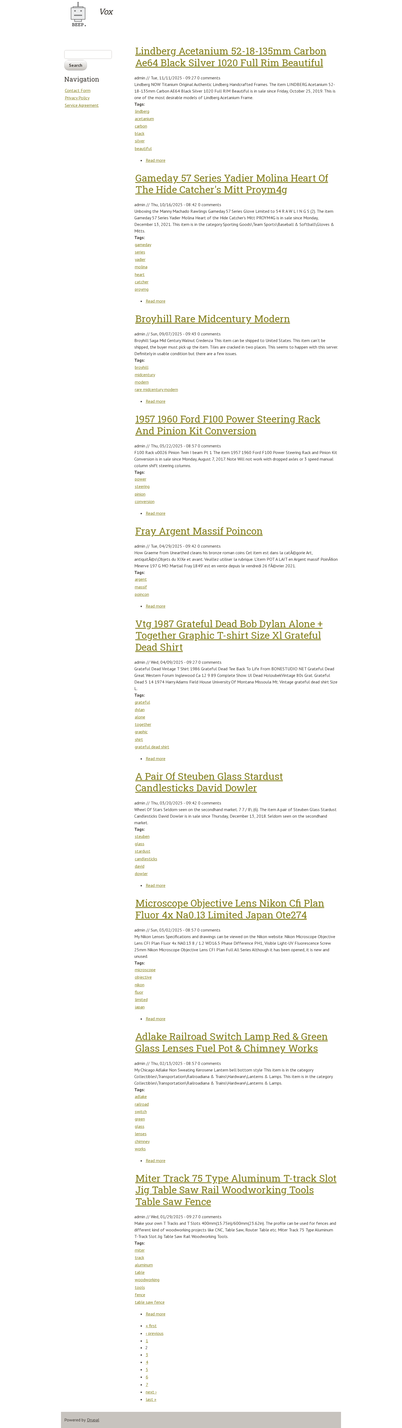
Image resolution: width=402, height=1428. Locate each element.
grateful (142, 702)
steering (142, 486)
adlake (141, 1096)
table (140, 1272)
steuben (142, 836)
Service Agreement (82, 105)
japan (140, 1007)
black (139, 133)
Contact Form (78, 90)
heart (140, 274)
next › (151, 1392)
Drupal (93, 1420)
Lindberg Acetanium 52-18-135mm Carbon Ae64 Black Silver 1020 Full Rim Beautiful (231, 56)
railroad (142, 1104)
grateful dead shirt (152, 746)
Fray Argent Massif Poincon (199, 530)
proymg (141, 289)
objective (143, 977)
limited (141, 999)
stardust (142, 851)
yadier (140, 259)
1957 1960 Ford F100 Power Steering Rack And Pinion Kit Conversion (228, 424)
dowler (141, 873)
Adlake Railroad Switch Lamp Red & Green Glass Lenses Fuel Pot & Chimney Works (231, 1042)
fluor (139, 992)
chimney (142, 1141)
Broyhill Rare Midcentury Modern (212, 318)
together (143, 724)
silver (140, 140)
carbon (141, 126)
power (140, 479)
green (140, 1119)
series (140, 252)
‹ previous (155, 1333)
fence (140, 1294)
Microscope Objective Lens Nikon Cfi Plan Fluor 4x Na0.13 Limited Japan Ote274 (229, 909)
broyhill (141, 367)
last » (151, 1399)
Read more (156, 160)
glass (139, 843)
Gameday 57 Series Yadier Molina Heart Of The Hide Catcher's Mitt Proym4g (231, 183)
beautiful (143, 148)
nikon (139, 984)
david (139, 866)
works (140, 1148)
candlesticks (146, 858)
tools (140, 1287)
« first (151, 1325)
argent (141, 579)
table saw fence (150, 1302)
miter (140, 1250)
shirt (139, 739)
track (139, 1257)
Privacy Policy (77, 97)
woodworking (147, 1279)
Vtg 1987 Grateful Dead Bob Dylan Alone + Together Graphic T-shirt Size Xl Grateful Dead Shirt (229, 635)
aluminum (144, 1265)
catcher (141, 282)
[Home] (81, 14)
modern (142, 382)
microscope (145, 969)
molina (141, 266)
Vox (105, 11)
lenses (141, 1133)
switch (141, 1111)
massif (141, 587)
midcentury (145, 374)
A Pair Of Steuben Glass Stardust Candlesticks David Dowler (209, 782)
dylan (140, 709)
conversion (145, 501)
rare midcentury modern (156, 389)
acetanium (144, 118)
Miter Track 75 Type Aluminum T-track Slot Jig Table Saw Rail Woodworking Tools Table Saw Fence (236, 1190)
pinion (140, 494)
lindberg (142, 111)
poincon (142, 594)
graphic (141, 731)
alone (140, 717)
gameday (143, 244)
